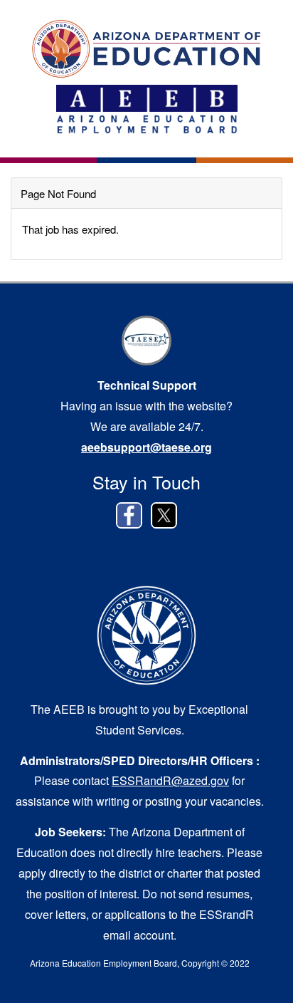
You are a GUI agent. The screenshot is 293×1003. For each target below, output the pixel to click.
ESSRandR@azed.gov (170, 780)
